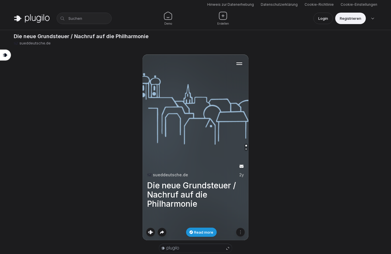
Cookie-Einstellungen (359, 4)
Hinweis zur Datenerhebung (230, 4)
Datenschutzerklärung (279, 4)
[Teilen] (162, 232)
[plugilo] (32, 18)
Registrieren (350, 18)
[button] (195, 147)
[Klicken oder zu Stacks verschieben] (150, 232)
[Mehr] (240, 232)
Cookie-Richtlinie (319, 4)
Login (323, 18)
